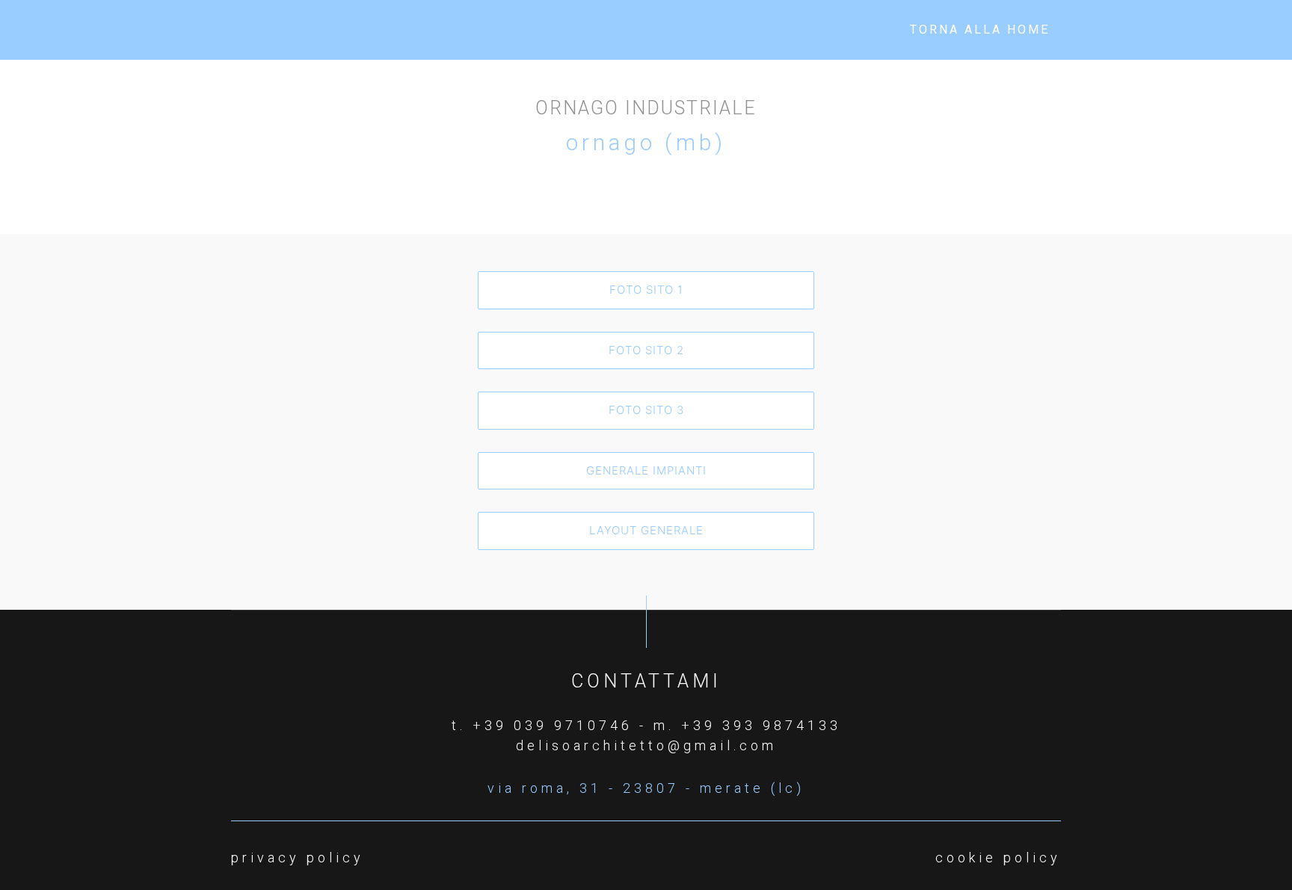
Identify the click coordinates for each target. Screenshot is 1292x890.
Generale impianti (646, 470)
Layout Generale (646, 530)
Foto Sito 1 (646, 289)
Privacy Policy (297, 857)
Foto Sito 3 (646, 410)
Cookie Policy (998, 857)
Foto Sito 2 (646, 350)
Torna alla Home (980, 29)
